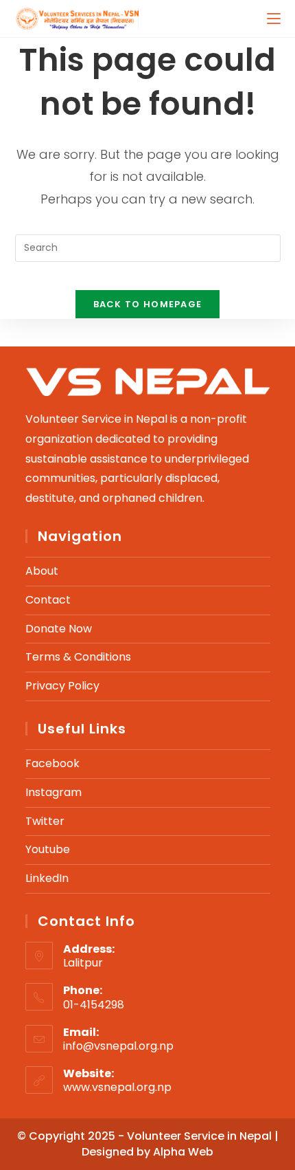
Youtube (47, 849)
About (41, 571)
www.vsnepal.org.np (117, 1087)
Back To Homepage (147, 304)
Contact (48, 600)
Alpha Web (183, 1152)
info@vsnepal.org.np (118, 1046)
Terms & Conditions (78, 657)
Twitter (44, 821)
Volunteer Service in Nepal (200, 1136)
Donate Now (58, 629)
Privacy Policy (62, 686)
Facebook (52, 763)
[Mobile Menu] (274, 18)
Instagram (53, 792)
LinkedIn (47, 878)
